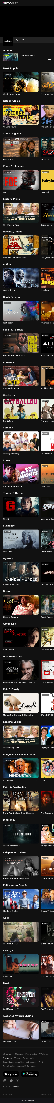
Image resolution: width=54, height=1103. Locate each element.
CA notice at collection (13, 1062)
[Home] (10, 3)
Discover (19, 1054)
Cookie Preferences (27, 1100)
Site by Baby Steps (44, 1094)
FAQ (41, 1062)
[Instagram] (5, 1081)
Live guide (8, 1054)
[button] (27, 57)
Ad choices (31, 1062)
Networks (7, 1058)
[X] (17, 1081)
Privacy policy (29, 1058)
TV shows (43, 1054)
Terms (17, 1058)
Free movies (31, 1054)
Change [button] (16, 1086)
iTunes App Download (11, 1074)
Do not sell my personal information (19, 1066)
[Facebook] (11, 1081)
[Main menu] (49, 3)
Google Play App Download (30, 1074)
